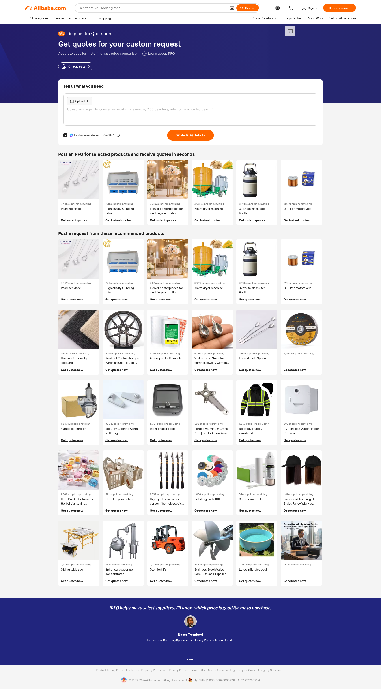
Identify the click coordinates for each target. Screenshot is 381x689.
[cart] (292, 8)
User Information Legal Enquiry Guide (232, 670)
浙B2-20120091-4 (248, 680)
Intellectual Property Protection (146, 670)
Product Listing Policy (110, 670)
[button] (232, 8)
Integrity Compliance (271, 670)
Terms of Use (197, 670)
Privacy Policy (178, 670)
